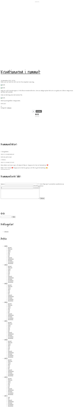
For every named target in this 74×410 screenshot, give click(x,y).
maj (9, 253)
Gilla (39, 111)
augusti (10, 257)
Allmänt (9, 108)
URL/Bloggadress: (38, 186)
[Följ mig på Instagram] (4, 214)
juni (9, 254)
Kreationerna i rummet (20, 72)
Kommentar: (37, 188)
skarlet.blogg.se (20, 33)
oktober (10, 260)
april (9, 252)
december (10, 263)
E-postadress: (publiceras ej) (56, 184)
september (11, 259)
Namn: (2, 184)
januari (10, 247)
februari (10, 249)
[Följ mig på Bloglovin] (2, 214)
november (10, 262)
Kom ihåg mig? (44, 184)
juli (8, 256)
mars (9, 250)
